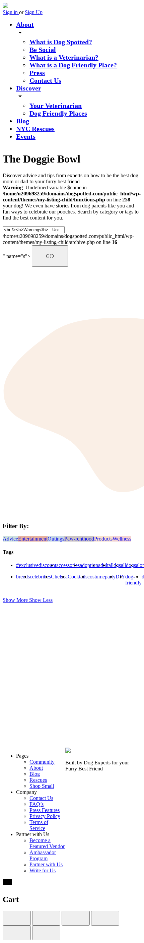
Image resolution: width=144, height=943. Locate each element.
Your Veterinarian (55, 105)
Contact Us (45, 80)
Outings (56, 539)
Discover (28, 88)
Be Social (42, 49)
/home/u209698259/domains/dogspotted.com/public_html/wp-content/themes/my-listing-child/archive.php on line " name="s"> (68, 243)
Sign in (11, 12)
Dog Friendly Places (58, 113)
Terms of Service (38, 825)
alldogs (128, 565)
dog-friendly (133, 579)
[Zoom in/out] (105, 918)
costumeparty (101, 576)
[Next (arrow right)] (46, 933)
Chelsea (59, 576)
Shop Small (41, 786)
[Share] (46, 918)
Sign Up (34, 12)
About (25, 24)
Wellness (122, 539)
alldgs (115, 565)
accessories (68, 565)
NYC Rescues (35, 128)
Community (42, 762)
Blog (22, 121)
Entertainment (33, 539)
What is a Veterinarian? (63, 57)
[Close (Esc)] (17, 918)
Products (103, 539)
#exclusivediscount (36, 565)
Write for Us (42, 870)
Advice (10, 539)
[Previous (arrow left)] (17, 933)
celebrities (40, 576)
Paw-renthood (79, 539)
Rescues (38, 780)
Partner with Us (46, 864)
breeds (23, 576)
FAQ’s (36, 804)
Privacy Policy (44, 816)
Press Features (44, 810)
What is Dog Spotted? (60, 42)
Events (25, 136)
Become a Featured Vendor (47, 843)
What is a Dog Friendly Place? (73, 65)
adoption (89, 565)
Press (37, 72)
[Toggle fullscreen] (76, 918)
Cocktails (77, 576)
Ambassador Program (42, 855)
